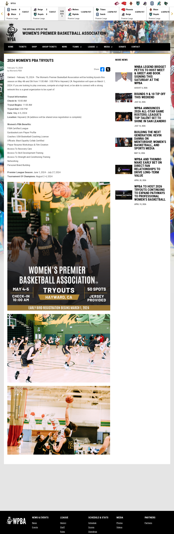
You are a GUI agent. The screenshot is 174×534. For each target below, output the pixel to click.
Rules (62, 532)
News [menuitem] (64, 47)
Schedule (92, 523)
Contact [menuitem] (135, 47)
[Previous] (2, 14)
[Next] (172, 14)
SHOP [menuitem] (35, 46)
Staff (62, 527)
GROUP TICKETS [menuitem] (50, 46)
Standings (92, 532)
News (34, 523)
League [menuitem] (93, 47)
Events (35, 527)
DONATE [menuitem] (123, 46)
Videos (119, 527)
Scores (91, 527)
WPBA (10, 3)
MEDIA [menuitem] (108, 47)
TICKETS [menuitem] (22, 47)
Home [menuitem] (10, 47)
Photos (119, 523)
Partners (148, 523)
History (63, 523)
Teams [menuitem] (77, 47)
